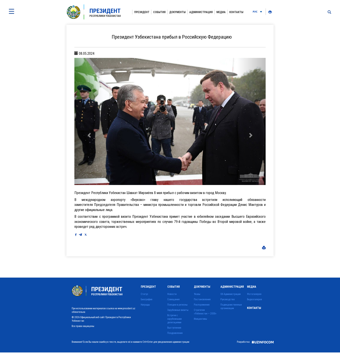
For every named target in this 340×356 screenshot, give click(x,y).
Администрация (201, 12)
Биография (146, 299)
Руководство (227, 299)
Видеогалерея (254, 299)
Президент (141, 12)
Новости (172, 294)
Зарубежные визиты (177, 310)
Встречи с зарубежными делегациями (174, 319)
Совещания (173, 299)
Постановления (202, 299)
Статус (144, 294)
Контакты (236, 12)
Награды (145, 304)
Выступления (174, 327)
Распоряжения (201, 304)
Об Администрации (230, 294)
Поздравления (175, 333)
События (159, 12)
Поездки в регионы (177, 304)
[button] (88, 121)
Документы (177, 12)
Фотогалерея (254, 294)
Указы (197, 294)
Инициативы (200, 318)
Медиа (221, 12)
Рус (255, 11)
